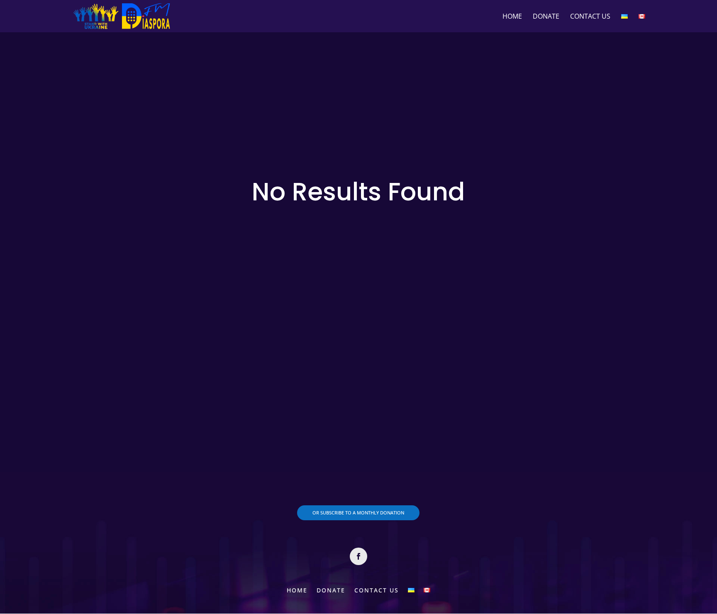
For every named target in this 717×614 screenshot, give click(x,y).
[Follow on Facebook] (358, 556)
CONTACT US (590, 17)
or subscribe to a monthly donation (358, 512)
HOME (512, 17)
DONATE (546, 17)
